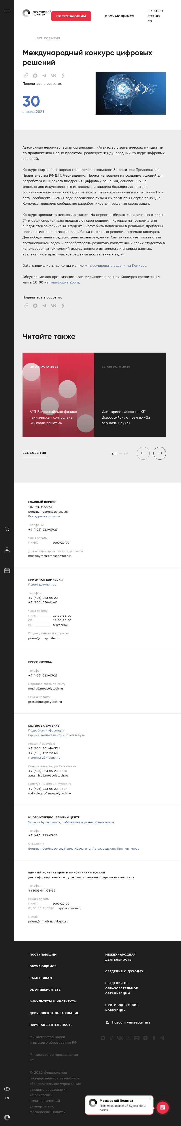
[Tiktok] (111, 1038)
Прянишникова (128, 848)
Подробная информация (46, 730)
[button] (159, 453)
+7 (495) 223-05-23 (156, 16)
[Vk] (120, 1038)
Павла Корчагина (77, 848)
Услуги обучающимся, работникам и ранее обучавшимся (71, 822)
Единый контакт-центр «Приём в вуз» (56, 735)
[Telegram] (162, 1038)
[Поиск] (7, 528)
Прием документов (42, 584)
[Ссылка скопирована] (26, 75)
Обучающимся (119, 16)
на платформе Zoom (61, 282)
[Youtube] (128, 1038)
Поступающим (71, 16)
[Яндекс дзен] (145, 1038)
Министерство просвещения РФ (54, 1057)
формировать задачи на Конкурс (118, 265)
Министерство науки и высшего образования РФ (53, 1040)
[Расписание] (7, 570)
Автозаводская (103, 848)
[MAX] (103, 1038)
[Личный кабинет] (7, 549)
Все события (48, 38)
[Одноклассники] (154, 1038)
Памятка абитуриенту (44, 757)
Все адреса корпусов (44, 516)
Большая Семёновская (45, 848)
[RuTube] (137, 1038)
